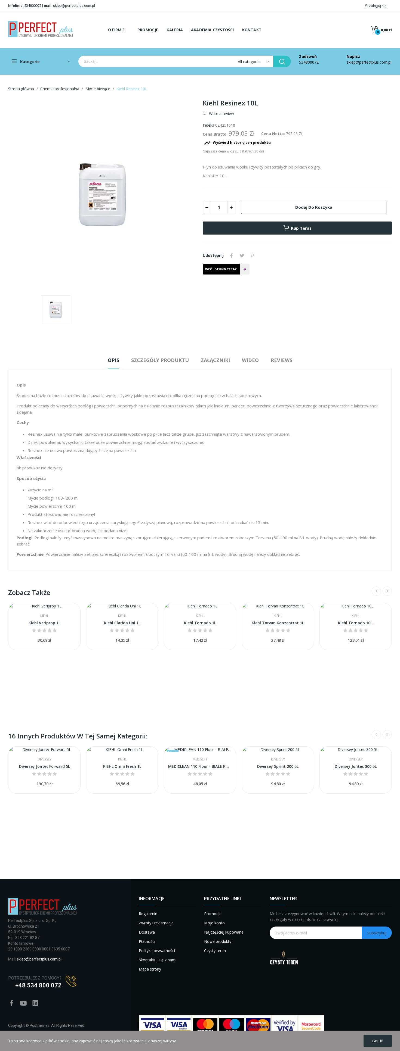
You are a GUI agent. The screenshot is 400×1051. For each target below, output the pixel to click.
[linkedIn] (35, 1003)
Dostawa (147, 932)
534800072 (32, 6)
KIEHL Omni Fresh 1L (122, 766)
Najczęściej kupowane (224, 932)
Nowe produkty (217, 941)
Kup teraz (301, 228)
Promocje (212, 913)
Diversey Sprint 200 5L (278, 766)
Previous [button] (376, 591)
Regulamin (148, 913)
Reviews (281, 360)
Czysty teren (215, 950)
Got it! (377, 1040)
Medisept (200, 759)
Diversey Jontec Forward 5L (44, 766)
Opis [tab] (113, 360)
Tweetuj (242, 255)
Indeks (208, 125)
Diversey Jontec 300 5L (356, 766)
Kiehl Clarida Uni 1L (122, 622)
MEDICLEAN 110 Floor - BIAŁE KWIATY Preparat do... (200, 766)
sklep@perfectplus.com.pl (73, 6)
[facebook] (11, 1003)
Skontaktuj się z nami (157, 959)
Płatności (147, 941)
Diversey (44, 759)
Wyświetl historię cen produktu (237, 143)
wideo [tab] (250, 360)
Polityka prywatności (157, 950)
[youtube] (23, 1003)
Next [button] (387, 591)
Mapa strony (150, 969)
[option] (102, 195)
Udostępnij (231, 255)
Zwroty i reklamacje (156, 922)
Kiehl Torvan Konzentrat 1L (278, 622)
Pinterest (252, 255)
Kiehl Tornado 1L (200, 622)
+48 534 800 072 (38, 985)
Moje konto (214, 922)
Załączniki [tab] (215, 360)
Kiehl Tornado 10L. (355, 622)
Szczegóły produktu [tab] (160, 360)
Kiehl (44, 615)
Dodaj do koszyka (313, 207)
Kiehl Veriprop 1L (44, 622)
